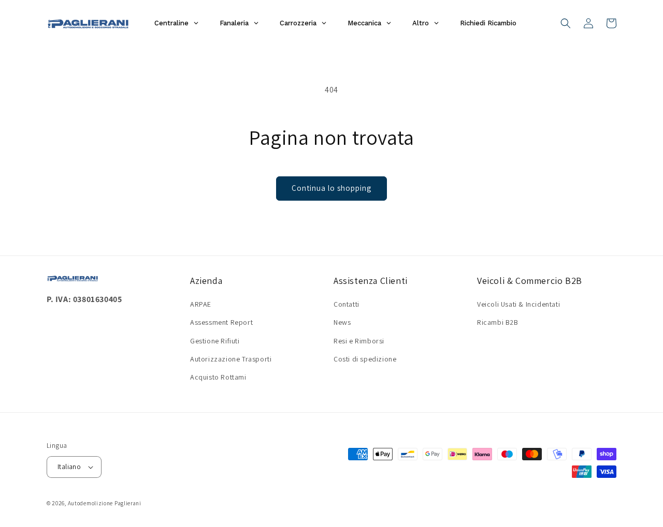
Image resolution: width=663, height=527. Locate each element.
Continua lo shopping (331, 188)
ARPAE (200, 304)
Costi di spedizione (365, 359)
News (342, 322)
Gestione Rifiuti (215, 340)
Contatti (346, 304)
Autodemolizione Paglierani (104, 503)
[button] (565, 23)
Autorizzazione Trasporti (230, 359)
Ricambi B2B (497, 322)
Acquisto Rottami (218, 377)
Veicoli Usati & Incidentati (518, 304)
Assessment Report (221, 322)
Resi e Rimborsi (359, 340)
